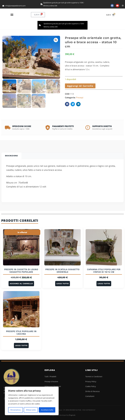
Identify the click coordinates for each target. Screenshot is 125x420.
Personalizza (15, 410)
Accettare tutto (47, 410)
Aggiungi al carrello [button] (21, 284)
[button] (12, 14)
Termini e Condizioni (93, 376)
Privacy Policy (90, 381)
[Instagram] (122, 5)
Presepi (79, 97)
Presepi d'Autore (51, 381)
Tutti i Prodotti (50, 376)
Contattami (89, 396)
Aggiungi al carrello (80, 85)
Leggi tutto (62, 284)
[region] (32, 401)
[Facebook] (112, 5)
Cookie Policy (90, 386)
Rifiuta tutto (31, 410)
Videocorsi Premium (53, 386)
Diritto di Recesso (92, 391)
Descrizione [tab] (11, 155)
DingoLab (72, 415)
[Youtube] (117, 5)
